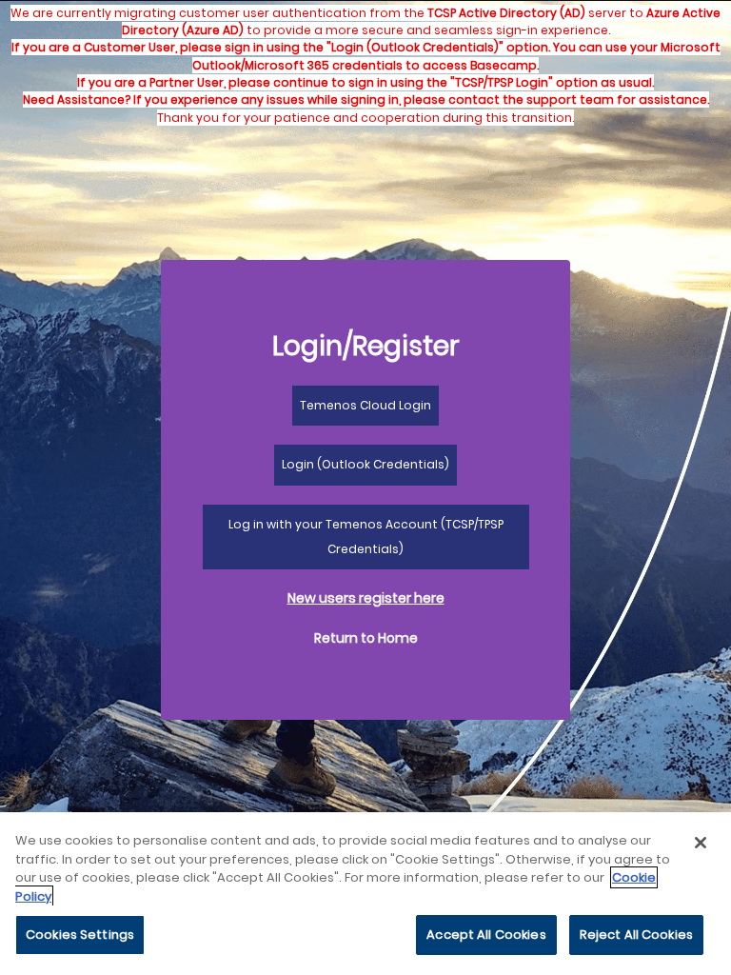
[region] (365, 893)
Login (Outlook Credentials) (365, 464)
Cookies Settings (80, 934)
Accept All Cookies (485, 934)
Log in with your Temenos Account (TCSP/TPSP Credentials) (366, 536)
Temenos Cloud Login (365, 405)
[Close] (700, 843)
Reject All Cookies (636, 934)
